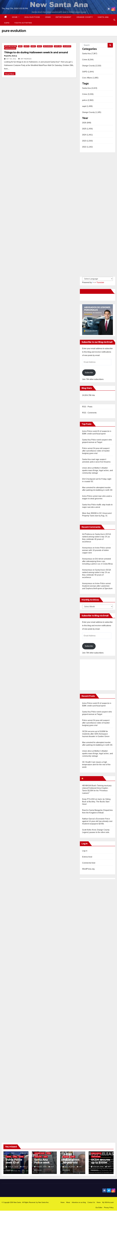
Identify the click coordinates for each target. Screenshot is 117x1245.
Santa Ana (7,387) (89, 54)
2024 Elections (32, 17)
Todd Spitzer (96, 1156)
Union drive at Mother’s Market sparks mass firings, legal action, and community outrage (97, 470)
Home (15, 17)
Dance (33, 46)
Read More (9, 74)
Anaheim (65, 1156)
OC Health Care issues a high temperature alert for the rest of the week (96, 764)
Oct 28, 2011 (11, 59)
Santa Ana (103, 17)
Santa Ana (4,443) (89, 88)
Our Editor (99, 1207)
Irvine (21, 1156)
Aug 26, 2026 (13, 1167)
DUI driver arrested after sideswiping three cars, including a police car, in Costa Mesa (97, 561)
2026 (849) (86, 123)
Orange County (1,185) (91, 112)
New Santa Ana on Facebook (96, 291)
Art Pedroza (26, 59)
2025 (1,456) (87, 129)
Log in (84, 851)
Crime (48, 17)
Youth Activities (23, 23)
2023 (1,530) (87, 141)
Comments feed (88, 863)
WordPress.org (88, 869)
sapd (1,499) (87, 106)
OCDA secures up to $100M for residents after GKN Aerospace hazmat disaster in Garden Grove (95, 733)
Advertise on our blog (79, 1202)
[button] (114, 20)
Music (39, 46)
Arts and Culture (10, 46)
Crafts (26, 46)
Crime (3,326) (88, 94)
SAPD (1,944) (88, 72)
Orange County (84, 17)
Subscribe (89, 373)
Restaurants (48, 46)
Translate (100, 282)
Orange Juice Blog (93, 778)
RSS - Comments (89, 413)
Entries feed (87, 857)
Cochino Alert (39, 1153)
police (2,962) (88, 100)
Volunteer (66, 46)
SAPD (6, 23)
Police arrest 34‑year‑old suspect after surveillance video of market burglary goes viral (96, 450)
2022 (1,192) (87, 147)
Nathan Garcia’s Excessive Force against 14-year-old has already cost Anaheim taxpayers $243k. (97, 821)
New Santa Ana (43, 1202)
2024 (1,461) (87, 135)
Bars (20, 46)
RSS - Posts (87, 407)
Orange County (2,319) (91, 66)
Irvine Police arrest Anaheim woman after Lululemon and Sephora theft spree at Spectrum (97, 585)
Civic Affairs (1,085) (90, 78)
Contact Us (91, 1202)
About (68, 1202)
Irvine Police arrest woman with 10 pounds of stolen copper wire (96, 550)
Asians (8, 1156)
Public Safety (96, 1153)
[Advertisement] (99, 673)
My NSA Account (108, 1202)
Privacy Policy (109, 1207)
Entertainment (63, 17)
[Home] (5, 17)
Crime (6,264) (88, 60)
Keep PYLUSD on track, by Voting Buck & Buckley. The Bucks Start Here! (96, 801)
